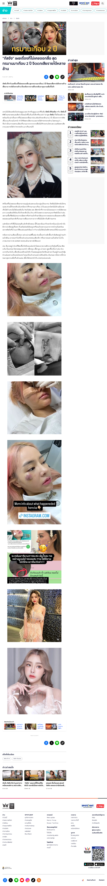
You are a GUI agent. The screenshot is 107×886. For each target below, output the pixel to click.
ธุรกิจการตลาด (29, 818)
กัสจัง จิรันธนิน (17, 759)
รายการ (73, 815)
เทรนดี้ (48, 848)
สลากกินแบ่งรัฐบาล (98, 815)
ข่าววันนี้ (16, 10)
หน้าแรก (5, 18)
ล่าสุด (93, 818)
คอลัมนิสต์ (28, 831)
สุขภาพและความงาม (52, 845)
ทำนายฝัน (73, 846)
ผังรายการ (95, 827)
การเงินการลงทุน (29, 826)
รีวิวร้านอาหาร (51, 830)
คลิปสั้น (73, 826)
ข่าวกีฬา (5, 837)
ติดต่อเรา (101, 880)
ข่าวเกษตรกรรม (100, 10)
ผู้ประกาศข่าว (96, 830)
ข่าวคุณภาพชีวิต (51, 10)
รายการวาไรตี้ (75, 820)
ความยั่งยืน (28, 823)
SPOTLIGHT (29, 815)
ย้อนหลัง (94, 820)
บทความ (73, 838)
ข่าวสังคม (40, 10)
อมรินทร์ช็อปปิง (97, 833)
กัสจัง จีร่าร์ (7, 759)
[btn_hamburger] (3, 3)
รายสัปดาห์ (74, 841)
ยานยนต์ (49, 815)
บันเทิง (17, 18)
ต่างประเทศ (28, 828)
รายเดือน (73, 844)
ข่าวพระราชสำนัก (28, 10)
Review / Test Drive (52, 823)
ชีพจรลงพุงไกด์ (52, 827)
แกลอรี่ (4, 845)
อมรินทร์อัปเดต (75, 828)
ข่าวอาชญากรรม (87, 10)
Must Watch (28, 834)
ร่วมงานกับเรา (91, 880)
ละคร (72, 823)
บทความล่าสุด (51, 838)
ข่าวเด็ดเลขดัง (96, 823)
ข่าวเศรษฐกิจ (28, 820)
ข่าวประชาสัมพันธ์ (7, 842)
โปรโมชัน (49, 833)
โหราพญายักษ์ (75, 835)
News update (51, 818)
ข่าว (11, 18)
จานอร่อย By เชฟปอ (52, 835)
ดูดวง (73, 833)
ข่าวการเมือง (74, 10)
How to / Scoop (51, 820)
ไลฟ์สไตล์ (50, 842)
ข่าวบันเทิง (63, 10)
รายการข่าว (74, 818)
